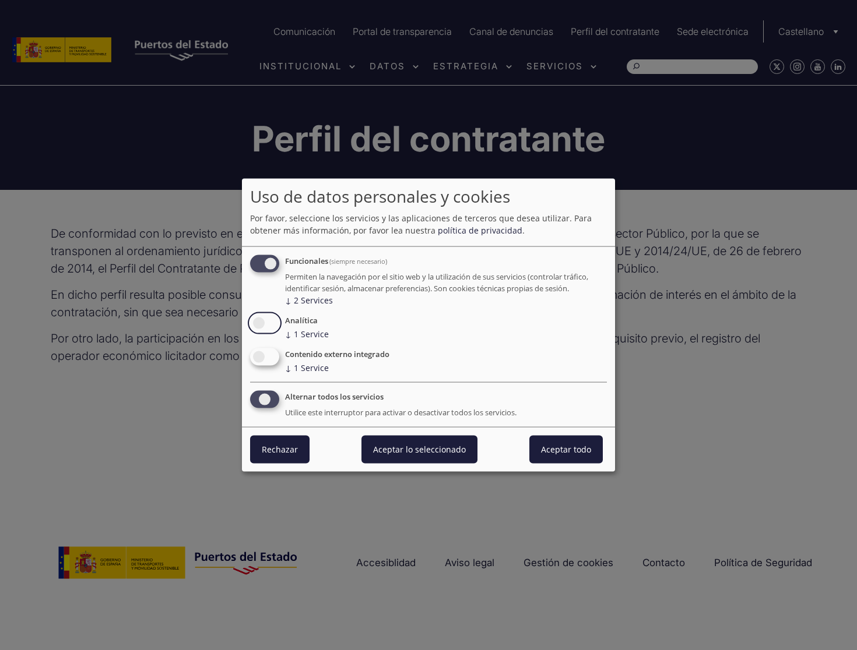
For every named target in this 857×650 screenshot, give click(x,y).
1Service (307, 334)
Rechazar (280, 448)
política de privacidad (480, 230)
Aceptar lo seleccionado (419, 448)
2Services (309, 300)
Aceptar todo (566, 448)
